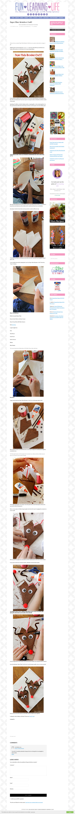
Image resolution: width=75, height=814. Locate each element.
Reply (13, 754)
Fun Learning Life (37, 8)
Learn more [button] (33, 812)
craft (41, 204)
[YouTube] (47, 14)
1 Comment (35, 26)
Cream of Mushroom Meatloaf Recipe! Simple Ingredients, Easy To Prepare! (57, 308)
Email (11, 783)
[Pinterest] (36, 14)
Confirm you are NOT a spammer (17, 798)
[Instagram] (33, 14)
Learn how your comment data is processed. (34, 802)
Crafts (12, 736)
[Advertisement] (28, 35)
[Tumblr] (41, 14)
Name (11, 777)
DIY (15, 736)
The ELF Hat (31, 716)
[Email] (28, 14)
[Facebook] (31, 14)
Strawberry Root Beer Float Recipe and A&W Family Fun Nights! (56, 317)
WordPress (48, 809)
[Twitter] (44, 14)
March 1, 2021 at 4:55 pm (19, 748)
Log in (52, 809)
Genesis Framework (42, 809)
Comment (12, 765)
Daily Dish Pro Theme (33, 809)
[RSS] (39, 14)
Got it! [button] (70, 812)
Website (11, 788)
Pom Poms (14, 324)
